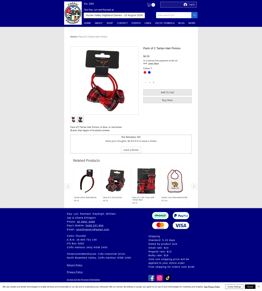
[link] (151, 5)
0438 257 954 (95, 225)
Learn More (153, 63)
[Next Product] (194, 186)
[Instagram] (160, 278)
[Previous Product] (68, 186)
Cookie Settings (234, 286)
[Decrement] (145, 82)
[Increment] (153, 82)
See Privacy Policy (212, 286)
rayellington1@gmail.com (92, 229)
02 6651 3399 (86, 221)
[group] (131, 186)
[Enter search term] (194, 15)
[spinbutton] (149, 82)
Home (73, 36)
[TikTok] (168, 278)
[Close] (258, 286)
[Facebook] (151, 278)
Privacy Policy (75, 272)
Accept (250, 286)
